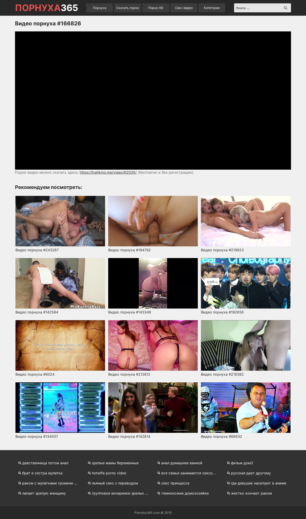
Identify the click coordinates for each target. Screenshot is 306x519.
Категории (212, 8)
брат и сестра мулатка (42, 473)
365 (46, 8)
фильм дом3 (242, 463)
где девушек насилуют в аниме (258, 483)
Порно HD (155, 8)
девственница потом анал (45, 463)
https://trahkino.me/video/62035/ (108, 172)
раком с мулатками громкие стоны (52, 483)
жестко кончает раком (251, 493)
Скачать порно (127, 8)
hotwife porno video (109, 473)
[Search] (285, 7)
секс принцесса (175, 483)
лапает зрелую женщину (44, 493)
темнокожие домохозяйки (185, 493)
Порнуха (99, 8)
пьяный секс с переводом (115, 483)
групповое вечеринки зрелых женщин (122, 493)
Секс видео (184, 8)
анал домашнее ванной (181, 463)
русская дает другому (251, 473)
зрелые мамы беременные (115, 463)
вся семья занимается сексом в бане (191, 473)
